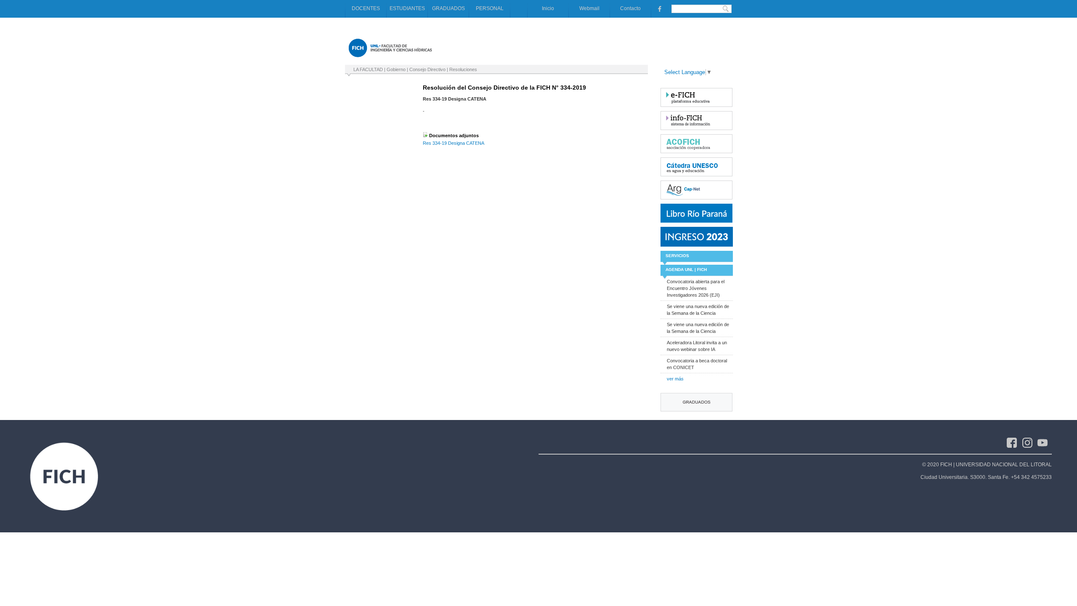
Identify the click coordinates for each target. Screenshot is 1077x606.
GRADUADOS (448, 8)
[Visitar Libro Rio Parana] (696, 213)
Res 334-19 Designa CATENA (453, 143)
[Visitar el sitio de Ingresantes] (697, 237)
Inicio (548, 8)
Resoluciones (463, 69)
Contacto (630, 8)
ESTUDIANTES (407, 8)
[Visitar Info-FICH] (696, 120)
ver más (675, 378)
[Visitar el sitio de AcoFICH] (696, 143)
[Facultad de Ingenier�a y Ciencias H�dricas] (390, 59)
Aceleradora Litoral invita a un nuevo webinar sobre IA (697, 346)
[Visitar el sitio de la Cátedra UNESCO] (696, 166)
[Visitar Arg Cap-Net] (696, 190)
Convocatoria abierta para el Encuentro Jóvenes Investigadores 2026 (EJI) (695, 288)
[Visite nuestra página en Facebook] (658, 8)
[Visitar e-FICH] (696, 97)
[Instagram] (1030, 442)
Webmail (589, 8)
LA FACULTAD (368, 69)
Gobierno (396, 69)
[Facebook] (1014, 442)
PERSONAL (490, 8)
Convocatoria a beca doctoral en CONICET (697, 364)
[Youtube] (1044, 442)
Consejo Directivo (427, 69)
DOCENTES (366, 8)
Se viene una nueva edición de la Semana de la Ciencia (698, 310)
